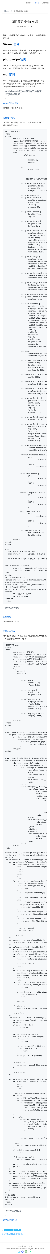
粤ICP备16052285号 (25, 1246)
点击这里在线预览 (11, 103)
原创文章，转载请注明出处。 (13, 1234)
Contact (45, 3)
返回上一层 (8, 11)
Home (28, 3)
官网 (16, 44)
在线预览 (7, 616)
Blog (37, 3)
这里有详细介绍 (10, 1220)
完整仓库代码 (9, 117)
